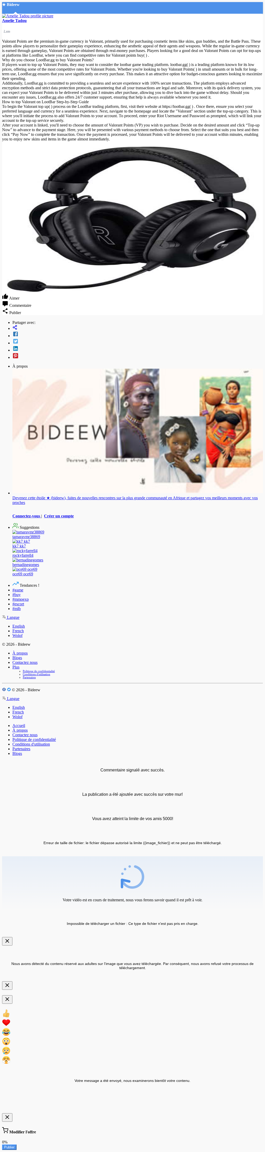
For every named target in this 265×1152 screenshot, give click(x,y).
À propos (20, 653)
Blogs (17, 658)
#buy (16, 594)
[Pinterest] (137, 356)
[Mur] (137, 328)
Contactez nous (25, 662)
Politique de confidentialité (39, 671)
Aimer (13, 298)
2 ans (7, 31)
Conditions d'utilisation (36, 674)
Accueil (18, 725)
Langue (12, 617)
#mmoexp (20, 599)
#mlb (16, 608)
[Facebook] (137, 334)
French (18, 631)
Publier (9, 1147)
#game (17, 590)
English (18, 626)
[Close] (7, 941)
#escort (18, 604)
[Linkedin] (137, 349)
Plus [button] (15, 667)
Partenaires (29, 677)
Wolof (17, 635)
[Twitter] (137, 341)
